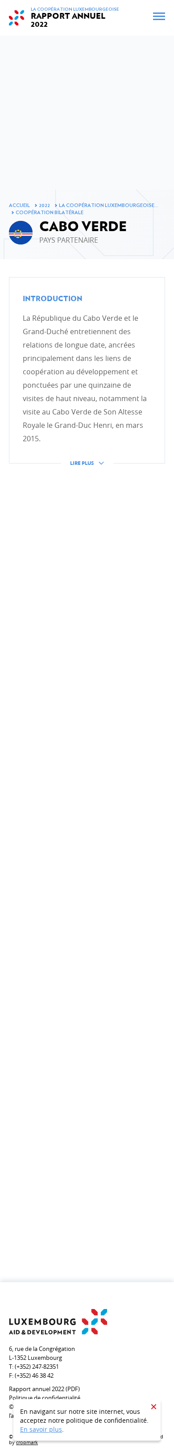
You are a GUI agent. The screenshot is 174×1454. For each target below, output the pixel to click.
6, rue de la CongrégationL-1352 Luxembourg (42, 1353)
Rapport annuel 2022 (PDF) (44, 1389)
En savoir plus (41, 1429)
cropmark (27, 1442)
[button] (87, 378)
